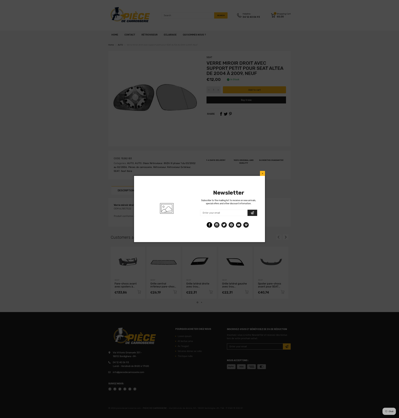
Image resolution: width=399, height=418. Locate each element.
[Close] (262, 173)
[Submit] (252, 213)
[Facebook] (209, 225)
